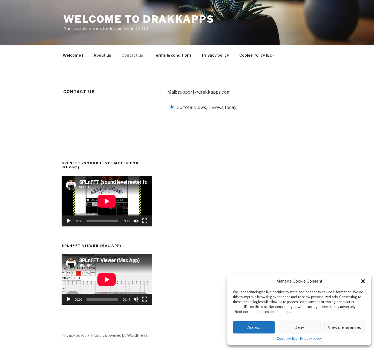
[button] (363, 281)
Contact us (132, 55)
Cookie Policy (287, 339)
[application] (107, 201)
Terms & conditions (173, 55)
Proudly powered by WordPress (119, 335)
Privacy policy (311, 339)
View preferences (344, 327)
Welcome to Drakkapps (138, 19)
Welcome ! (73, 55)
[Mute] (136, 221)
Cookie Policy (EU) (256, 55)
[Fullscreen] (145, 221)
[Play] (68, 221)
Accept (254, 327)
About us (102, 55)
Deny (299, 327)
